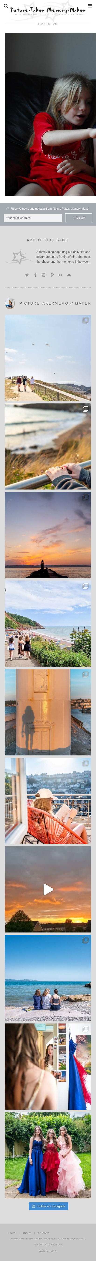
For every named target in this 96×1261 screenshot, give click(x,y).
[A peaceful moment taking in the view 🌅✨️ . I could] (48, 446)
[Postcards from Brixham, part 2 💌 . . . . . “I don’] (48, 623)
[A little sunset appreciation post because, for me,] (48, 535)
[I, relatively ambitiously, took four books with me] (48, 801)
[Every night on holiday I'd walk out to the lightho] (48, 712)
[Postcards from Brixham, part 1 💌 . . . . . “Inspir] (48, 978)
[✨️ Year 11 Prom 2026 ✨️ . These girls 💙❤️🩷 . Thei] (48, 1155)
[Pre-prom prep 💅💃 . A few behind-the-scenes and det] (48, 1066)
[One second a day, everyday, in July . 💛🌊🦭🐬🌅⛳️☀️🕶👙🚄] (48, 889)
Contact (43, 1233)
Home (11, 1233)
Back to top (46, 1251)
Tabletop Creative (48, 1244)
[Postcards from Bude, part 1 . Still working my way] (48, 358)
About (27, 1233)
